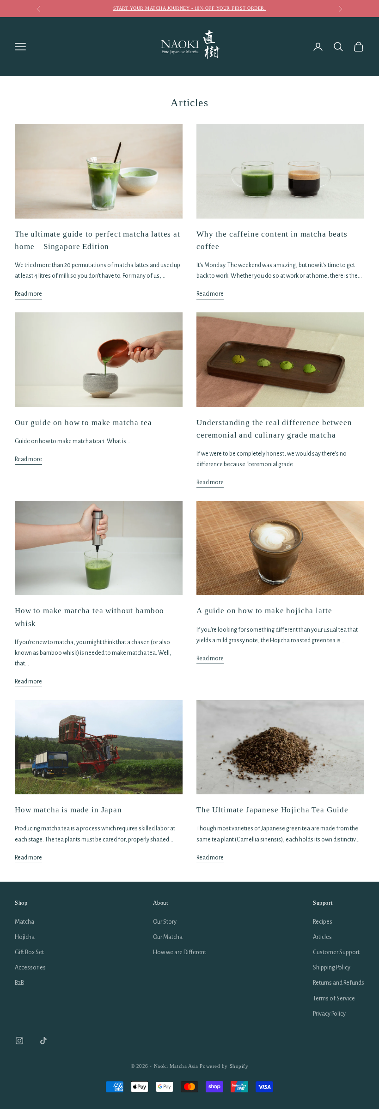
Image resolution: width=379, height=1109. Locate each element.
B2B (19, 983)
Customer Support (336, 952)
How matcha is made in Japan (68, 809)
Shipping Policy (331, 967)
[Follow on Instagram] (19, 1040)
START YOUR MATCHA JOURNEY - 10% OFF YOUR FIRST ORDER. (189, 8)
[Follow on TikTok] (43, 1040)
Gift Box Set (29, 952)
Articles (322, 937)
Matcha (24, 922)
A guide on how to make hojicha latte (264, 610)
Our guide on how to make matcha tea (83, 422)
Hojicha (25, 937)
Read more (28, 294)
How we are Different (179, 952)
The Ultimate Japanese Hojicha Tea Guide (272, 809)
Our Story (165, 922)
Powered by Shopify (224, 1066)
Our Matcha (168, 937)
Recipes (322, 922)
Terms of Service (334, 998)
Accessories (30, 967)
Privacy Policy (329, 1014)
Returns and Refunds (338, 983)
